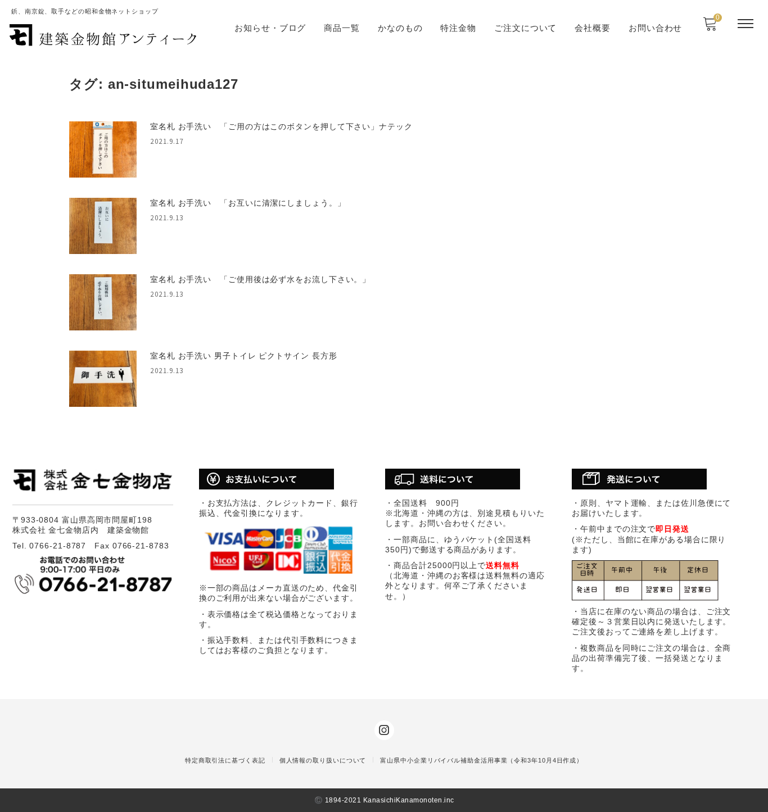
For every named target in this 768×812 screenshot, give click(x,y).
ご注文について (525, 28)
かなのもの (400, 28)
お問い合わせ (655, 28)
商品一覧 (342, 28)
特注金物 (458, 28)
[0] (709, 27)
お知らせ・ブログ (270, 28)
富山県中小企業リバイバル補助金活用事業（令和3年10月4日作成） (481, 760)
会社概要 (593, 28)
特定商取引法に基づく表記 (225, 760)
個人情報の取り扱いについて (323, 760)
